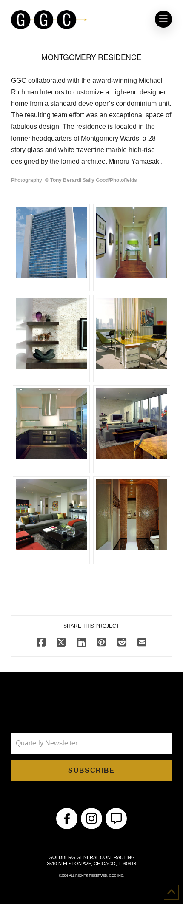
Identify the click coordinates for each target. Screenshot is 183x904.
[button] (163, 19)
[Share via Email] (142, 642)
